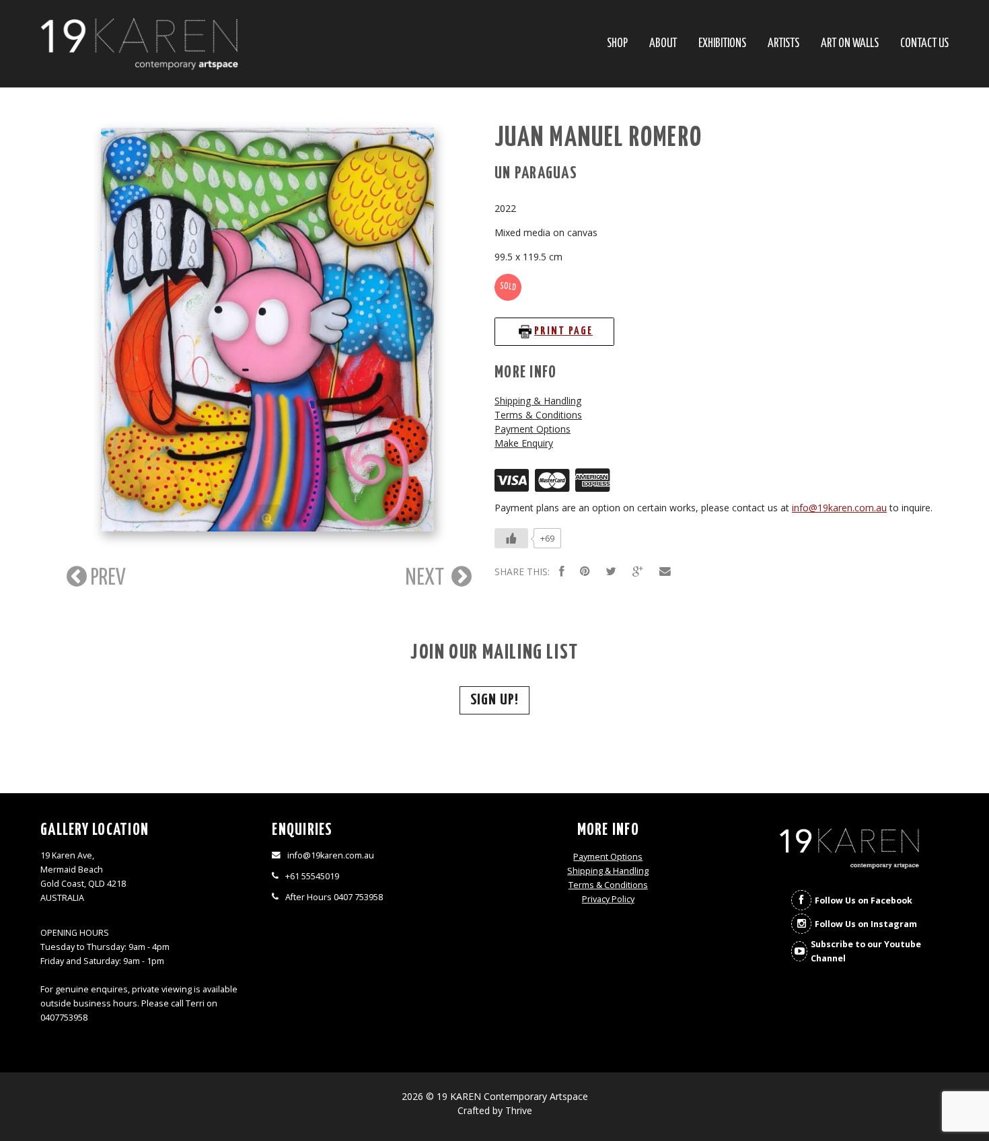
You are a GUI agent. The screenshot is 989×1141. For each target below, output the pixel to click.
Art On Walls (850, 44)
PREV (106, 578)
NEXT (427, 578)
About (663, 44)
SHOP (617, 44)
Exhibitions (722, 44)
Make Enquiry (523, 443)
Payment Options (532, 428)
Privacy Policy (608, 899)
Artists (783, 44)
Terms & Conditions (538, 414)
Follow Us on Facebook (863, 900)
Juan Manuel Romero (598, 138)
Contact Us (924, 44)
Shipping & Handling (537, 400)
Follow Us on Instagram (866, 924)
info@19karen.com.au (839, 507)
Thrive (518, 1110)
